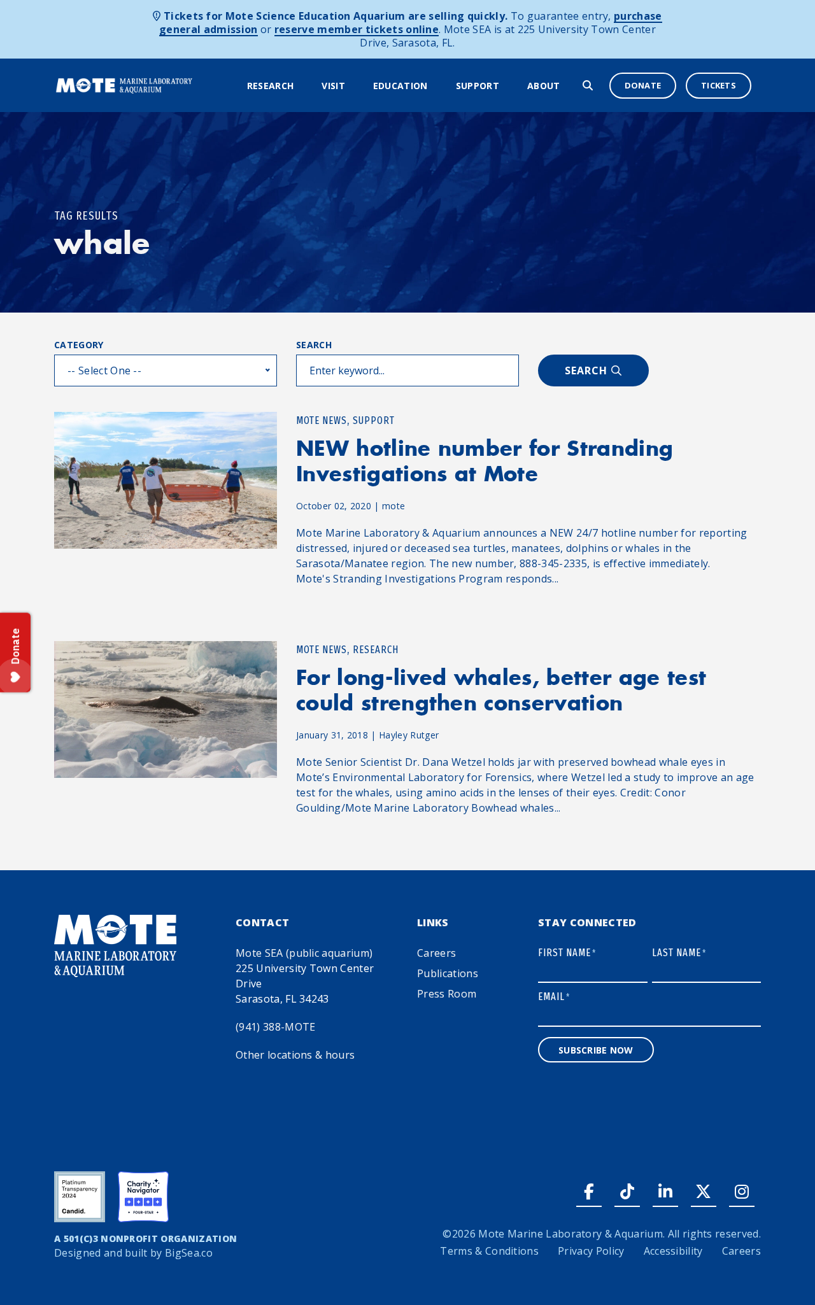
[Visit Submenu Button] (352, 86)
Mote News (321, 420)
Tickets (718, 85)
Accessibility (673, 1251)
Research (270, 86)
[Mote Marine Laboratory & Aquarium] (124, 85)
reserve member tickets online (356, 29)
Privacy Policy (591, 1251)
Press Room (446, 994)
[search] (588, 85)
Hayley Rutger (409, 735)
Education (400, 86)
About (543, 86)
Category (79, 345)
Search (314, 345)
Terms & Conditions (489, 1251)
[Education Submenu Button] (435, 86)
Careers (436, 953)
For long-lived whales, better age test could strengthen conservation (501, 690)
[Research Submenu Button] (301, 86)
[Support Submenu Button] (506, 86)
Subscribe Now (596, 1050)
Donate (643, 85)
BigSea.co (189, 1253)
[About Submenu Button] (567, 86)
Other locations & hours (295, 1055)
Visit (333, 86)
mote (393, 506)
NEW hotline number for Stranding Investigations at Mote (484, 461)
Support (477, 86)
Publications (447, 973)
